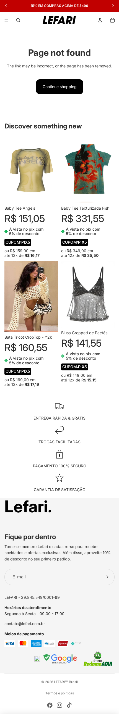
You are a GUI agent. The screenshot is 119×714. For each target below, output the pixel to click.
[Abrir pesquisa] (18, 20)
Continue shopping (60, 86)
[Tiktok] (69, 705)
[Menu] (6, 20)
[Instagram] (59, 705)
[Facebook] (49, 705)
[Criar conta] (106, 577)
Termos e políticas (59, 693)
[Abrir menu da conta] (100, 20)
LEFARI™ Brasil (66, 682)
